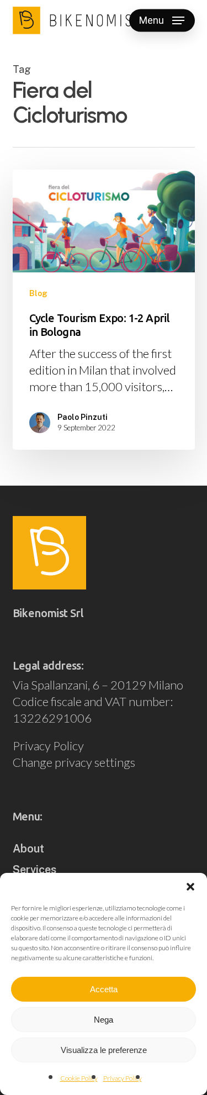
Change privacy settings (74, 762)
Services (34, 869)
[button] (190, 886)
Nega (103, 1019)
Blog (38, 293)
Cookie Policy (79, 1078)
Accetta (104, 989)
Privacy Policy (122, 1078)
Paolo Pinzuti (82, 417)
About (28, 848)
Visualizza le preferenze (104, 1050)
